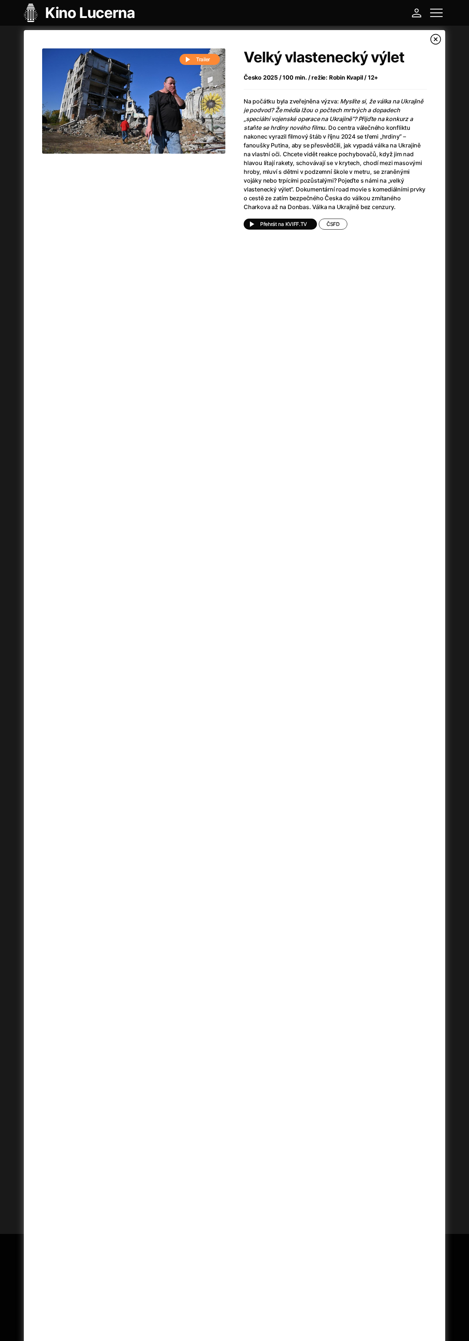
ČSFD (333, 224)
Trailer (203, 59)
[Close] (436, 39)
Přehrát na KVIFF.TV (283, 224)
